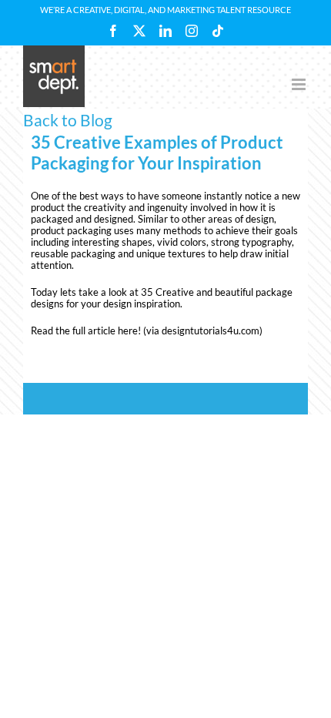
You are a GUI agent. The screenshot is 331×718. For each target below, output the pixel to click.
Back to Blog (67, 119)
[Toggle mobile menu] (300, 84)
